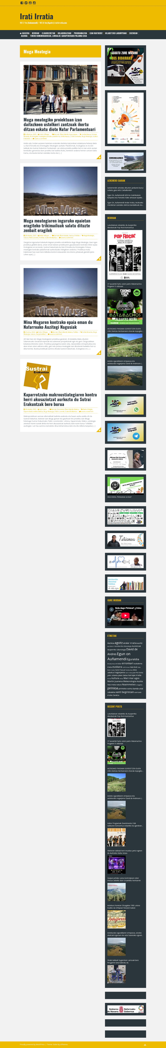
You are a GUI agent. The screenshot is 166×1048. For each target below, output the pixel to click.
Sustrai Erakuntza (51, 238)
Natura (71, 235)
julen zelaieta (112, 675)
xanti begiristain (125, 692)
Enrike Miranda (87, 332)
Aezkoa (110, 643)
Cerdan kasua (86, 134)
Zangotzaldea (40, 334)
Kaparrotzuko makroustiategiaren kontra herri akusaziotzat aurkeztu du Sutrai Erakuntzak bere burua (60, 399)
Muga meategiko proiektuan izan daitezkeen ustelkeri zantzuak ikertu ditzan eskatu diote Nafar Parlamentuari (60, 124)
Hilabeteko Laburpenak (116, 33)
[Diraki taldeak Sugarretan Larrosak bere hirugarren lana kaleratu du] (116, 974)
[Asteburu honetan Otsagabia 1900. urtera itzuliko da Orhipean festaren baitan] (116, 919)
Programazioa (80, 33)
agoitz (119, 643)
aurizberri (110, 646)
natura (26, 238)
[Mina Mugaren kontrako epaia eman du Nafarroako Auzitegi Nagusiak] (60, 292)
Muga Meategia (87, 136)
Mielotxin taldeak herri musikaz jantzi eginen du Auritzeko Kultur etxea (124, 852)
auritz (139, 643)
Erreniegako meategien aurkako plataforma (45, 136)
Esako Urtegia (87, 409)
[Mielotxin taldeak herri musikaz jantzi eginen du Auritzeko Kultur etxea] (116, 865)
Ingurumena (73, 134)
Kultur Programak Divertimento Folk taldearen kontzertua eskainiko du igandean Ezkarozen (124, 824)
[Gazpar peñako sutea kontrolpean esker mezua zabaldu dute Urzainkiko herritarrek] (116, 892)
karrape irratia (134, 675)
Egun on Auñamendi (118, 656)
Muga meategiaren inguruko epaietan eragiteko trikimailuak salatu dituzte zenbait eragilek (57, 225)
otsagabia (139, 685)
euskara (117, 666)
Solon (55, 1044)
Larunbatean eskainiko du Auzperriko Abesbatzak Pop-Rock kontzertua (121, 226)
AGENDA (24, 36)
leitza (121, 678)
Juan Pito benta (138, 673)
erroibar (118, 664)
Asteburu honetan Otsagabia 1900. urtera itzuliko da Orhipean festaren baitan (123, 906)
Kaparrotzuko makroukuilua (33, 411)
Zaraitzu (116, 695)
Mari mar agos (131, 678)
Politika (76, 235)
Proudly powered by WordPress (32, 1044)
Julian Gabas (123, 675)
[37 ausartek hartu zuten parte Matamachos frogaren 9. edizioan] (124, 306)
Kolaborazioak (64, 33)
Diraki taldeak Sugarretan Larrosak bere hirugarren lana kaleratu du (123, 961)
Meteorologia (129, 681)
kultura (115, 678)
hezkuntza (129, 670)
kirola (109, 678)
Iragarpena (119, 672)
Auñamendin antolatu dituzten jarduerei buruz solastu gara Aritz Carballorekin (125, 189)
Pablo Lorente (34, 238)
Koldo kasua (65, 136)
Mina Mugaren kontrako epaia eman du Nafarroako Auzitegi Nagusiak (58, 324)
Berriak (35, 33)
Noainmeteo (129, 684)
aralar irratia (130, 643)
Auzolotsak (136, 646)
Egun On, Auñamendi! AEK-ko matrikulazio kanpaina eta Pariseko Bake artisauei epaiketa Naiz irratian (125, 196)
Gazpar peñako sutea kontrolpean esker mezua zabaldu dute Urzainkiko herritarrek (124, 879)
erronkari (127, 663)
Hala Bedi (133, 667)
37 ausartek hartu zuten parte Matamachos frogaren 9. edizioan (124, 285)
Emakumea (111, 664)
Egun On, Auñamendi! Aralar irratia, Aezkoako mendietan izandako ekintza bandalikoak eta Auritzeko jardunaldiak (125, 203)
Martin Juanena (115, 681)
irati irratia (128, 673)
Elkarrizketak (48, 33)
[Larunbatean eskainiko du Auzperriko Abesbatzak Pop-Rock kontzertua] (124, 255)
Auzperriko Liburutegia (116, 649)
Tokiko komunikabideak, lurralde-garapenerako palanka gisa (58, 36)
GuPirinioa (125, 667)
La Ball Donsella (75, 136)
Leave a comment (41, 139)
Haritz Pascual (120, 670)
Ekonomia (60, 409)
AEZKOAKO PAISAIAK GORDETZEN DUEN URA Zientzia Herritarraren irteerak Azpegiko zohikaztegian (124, 330)
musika (139, 681)
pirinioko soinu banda (128, 688)
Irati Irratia (36, 16)
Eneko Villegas (44, 134)
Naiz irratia (111, 684)
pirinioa (112, 688)
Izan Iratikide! (96, 33)
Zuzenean (133, 33)
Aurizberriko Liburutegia (122, 646)
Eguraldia (133, 659)
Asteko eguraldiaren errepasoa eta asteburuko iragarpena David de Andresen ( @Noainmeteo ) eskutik (124, 362)
